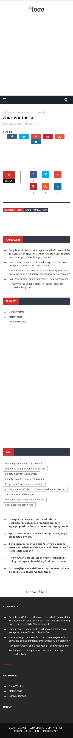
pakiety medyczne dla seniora (21, 473)
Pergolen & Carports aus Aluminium (24, 484)
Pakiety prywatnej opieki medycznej (24, 478)
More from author (36, 209)
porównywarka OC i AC (17, 489)
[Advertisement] (36, 52)
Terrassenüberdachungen (19, 494)
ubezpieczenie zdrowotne (19, 504)
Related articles (13, 209)
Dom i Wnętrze (16, 311)
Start (12, 727)
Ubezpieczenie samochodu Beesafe (24, 499)
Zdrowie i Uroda (17, 321)
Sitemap (7, 664)
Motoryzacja (15, 316)
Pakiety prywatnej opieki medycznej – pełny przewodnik (39, 278)
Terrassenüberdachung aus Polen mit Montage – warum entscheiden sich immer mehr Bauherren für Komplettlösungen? (39, 547)
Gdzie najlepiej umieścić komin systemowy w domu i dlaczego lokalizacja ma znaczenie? (39, 570)
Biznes (37, 730)
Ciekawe (22, 727)
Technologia (36, 727)
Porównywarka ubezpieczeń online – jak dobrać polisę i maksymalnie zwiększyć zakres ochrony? (37, 559)
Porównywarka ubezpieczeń (50, 489)
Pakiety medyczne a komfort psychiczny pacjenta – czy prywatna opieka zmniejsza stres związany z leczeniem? (39, 272)
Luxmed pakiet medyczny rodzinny (24, 463)
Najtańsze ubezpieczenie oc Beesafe (25, 468)
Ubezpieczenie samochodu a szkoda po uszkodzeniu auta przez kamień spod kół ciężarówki (38, 264)
